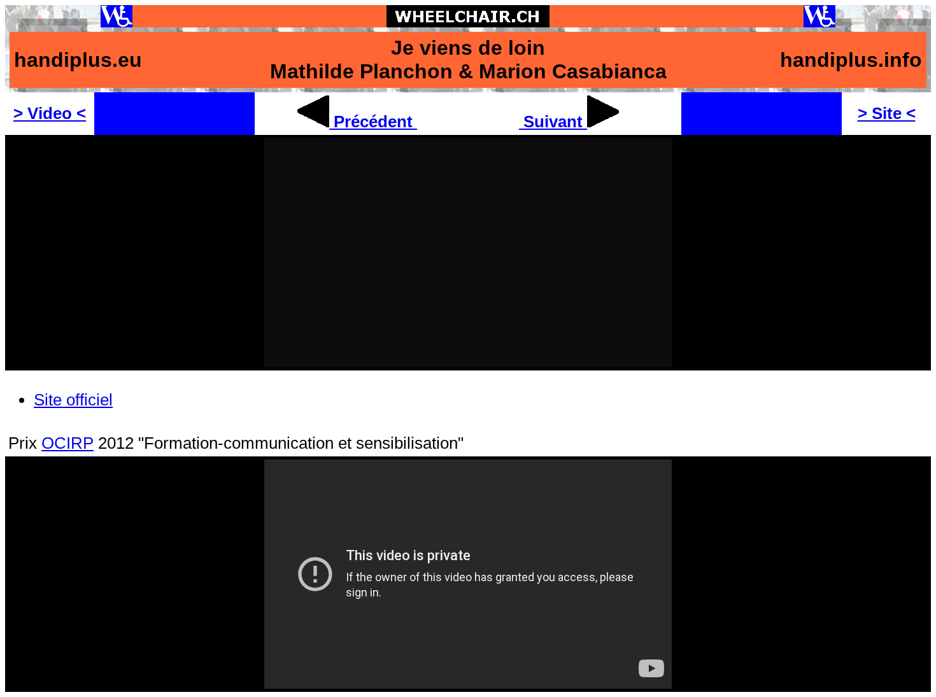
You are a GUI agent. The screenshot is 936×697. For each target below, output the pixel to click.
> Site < (887, 113)
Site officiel (73, 399)
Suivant (553, 121)
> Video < (49, 113)
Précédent (373, 121)
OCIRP (67, 443)
